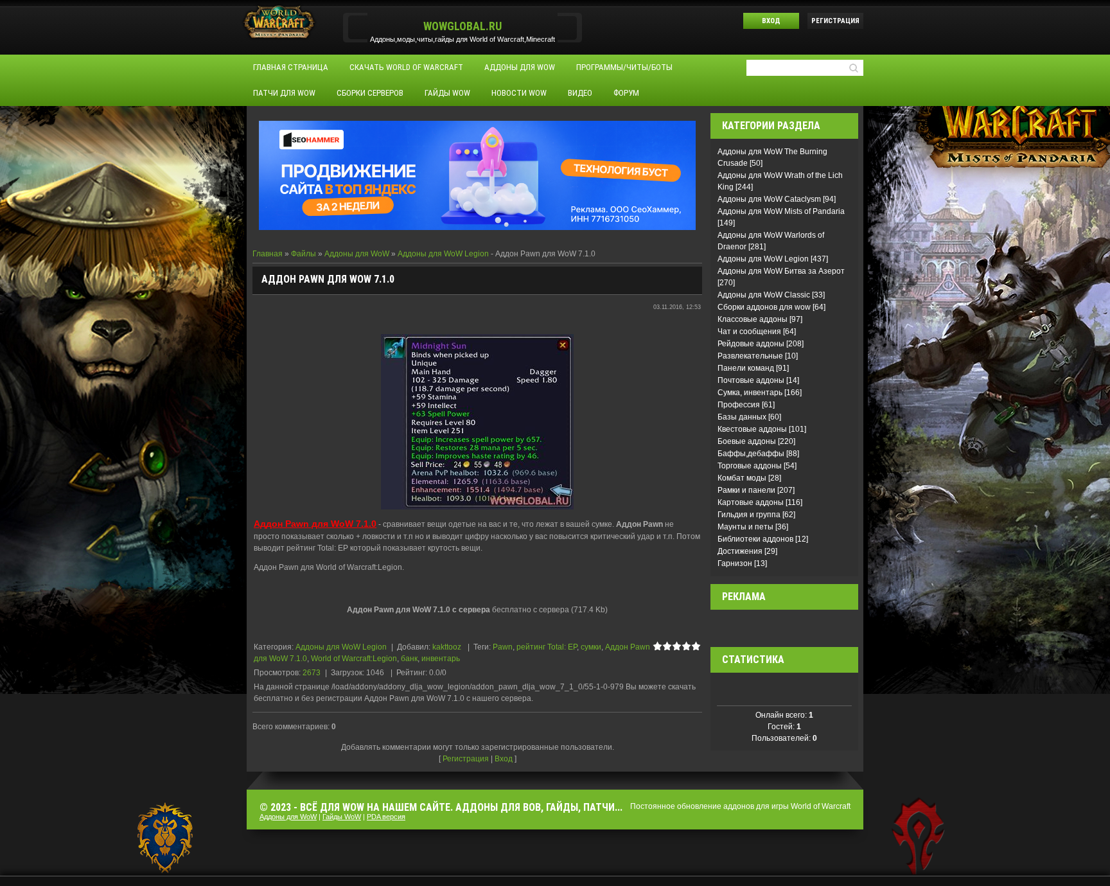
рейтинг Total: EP (546, 646)
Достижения (740, 551)
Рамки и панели (746, 490)
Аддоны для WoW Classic (764, 294)
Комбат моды (742, 478)
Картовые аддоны (751, 502)
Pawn (503, 646)
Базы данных (742, 416)
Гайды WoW (341, 816)
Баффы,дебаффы (751, 453)
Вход (771, 21)
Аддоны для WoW (356, 253)
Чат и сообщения (749, 331)
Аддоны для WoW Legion (443, 253)
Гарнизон (735, 563)
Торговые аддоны (750, 465)
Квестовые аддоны (752, 429)
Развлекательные (750, 355)
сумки (591, 646)
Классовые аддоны (753, 319)
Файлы (303, 253)
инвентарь (440, 658)
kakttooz (446, 646)
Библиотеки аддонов (755, 539)
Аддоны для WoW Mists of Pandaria (781, 211)
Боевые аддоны (747, 441)
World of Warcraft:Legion (354, 658)
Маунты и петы (745, 526)
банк (409, 658)
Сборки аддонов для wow (764, 307)
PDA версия (386, 816)
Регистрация (835, 21)
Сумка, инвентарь (750, 392)
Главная (267, 253)
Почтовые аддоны (751, 380)
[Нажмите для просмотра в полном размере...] (477, 420)
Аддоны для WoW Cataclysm (769, 199)
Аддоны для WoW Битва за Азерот (781, 271)
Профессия (739, 404)
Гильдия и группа (749, 514)
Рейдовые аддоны (751, 343)
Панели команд (746, 368)
